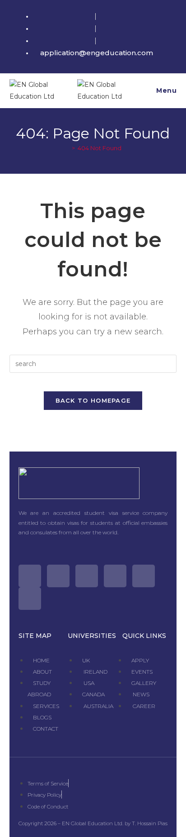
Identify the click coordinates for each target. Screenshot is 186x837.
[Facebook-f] (58, 576)
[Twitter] (30, 576)
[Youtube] (115, 576)
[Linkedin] (30, 598)
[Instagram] (86, 576)
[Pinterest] (143, 576)
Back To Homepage (93, 400)
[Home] (67, 148)
